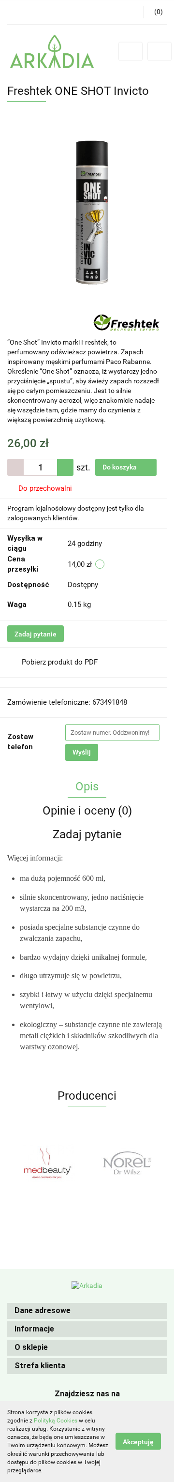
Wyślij (81, 752)
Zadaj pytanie (35, 634)
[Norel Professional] (127, 1162)
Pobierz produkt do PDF (60, 662)
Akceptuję (138, 1442)
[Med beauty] (47, 1162)
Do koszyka (120, 467)
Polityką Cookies (55, 1420)
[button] (87, 1311)
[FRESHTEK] (126, 322)
